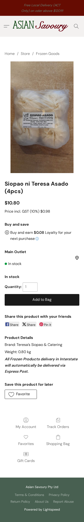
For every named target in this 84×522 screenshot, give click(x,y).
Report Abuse (63, 501)
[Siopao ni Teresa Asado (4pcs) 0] (42, 117)
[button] (42, 26)
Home (10, 53)
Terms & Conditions (29, 495)
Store (25, 53)
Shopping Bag (58, 443)
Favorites (26, 443)
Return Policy (20, 501)
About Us (42, 501)
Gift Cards (26, 460)
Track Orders (58, 426)
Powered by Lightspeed (42, 509)
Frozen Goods (48, 53)
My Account (26, 426)
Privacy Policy (59, 495)
